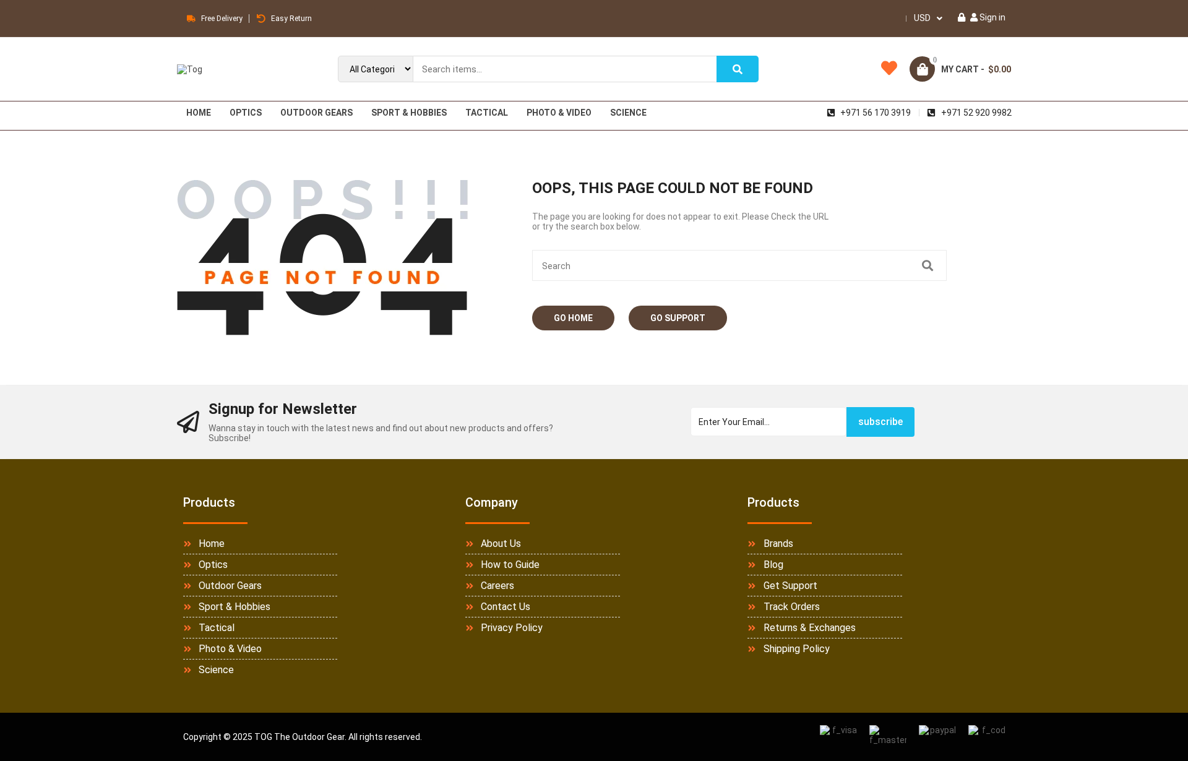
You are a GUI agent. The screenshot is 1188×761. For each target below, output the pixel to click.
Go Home (573, 318)
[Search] (738, 69)
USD (922, 18)
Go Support (677, 318)
